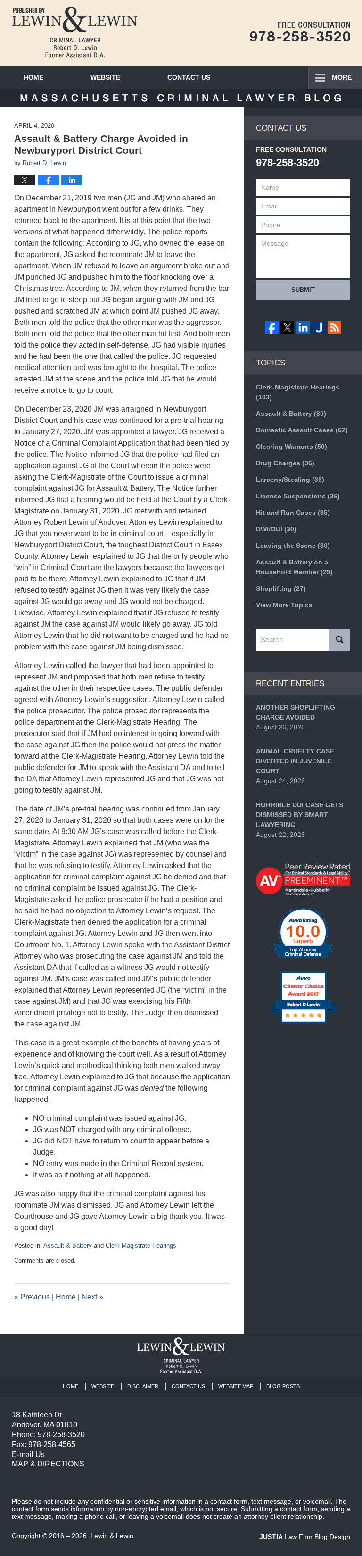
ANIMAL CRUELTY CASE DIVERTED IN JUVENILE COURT (295, 761)
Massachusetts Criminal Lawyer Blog (75, 32)
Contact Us (188, 1386)
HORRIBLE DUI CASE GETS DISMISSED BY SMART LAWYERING (299, 814)
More (342, 77)
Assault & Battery (67, 1245)
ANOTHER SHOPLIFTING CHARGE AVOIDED (295, 712)
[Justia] (319, 327)
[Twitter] (287, 327)
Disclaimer (142, 1386)
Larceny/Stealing (290, 479)
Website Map (235, 1386)
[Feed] (334, 327)
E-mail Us (28, 1454)
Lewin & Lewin (111, 1535)
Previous (32, 1297)
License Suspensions (298, 496)
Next (92, 1297)
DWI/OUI (276, 529)
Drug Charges (285, 463)
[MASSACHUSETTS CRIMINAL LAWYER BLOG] (181, 98)
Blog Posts (283, 1386)
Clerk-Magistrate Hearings (141, 1245)
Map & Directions (48, 1464)
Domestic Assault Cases (302, 430)
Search (339, 640)
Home (33, 77)
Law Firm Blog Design (304, 1536)
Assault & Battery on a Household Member (294, 567)
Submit (303, 289)
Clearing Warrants (291, 446)
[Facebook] (272, 327)
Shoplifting (281, 588)
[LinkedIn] (303, 327)
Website (105, 77)
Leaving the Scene (293, 545)
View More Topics (284, 605)
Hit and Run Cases (293, 512)
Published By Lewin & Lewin (300, 31)
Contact (188, 77)
